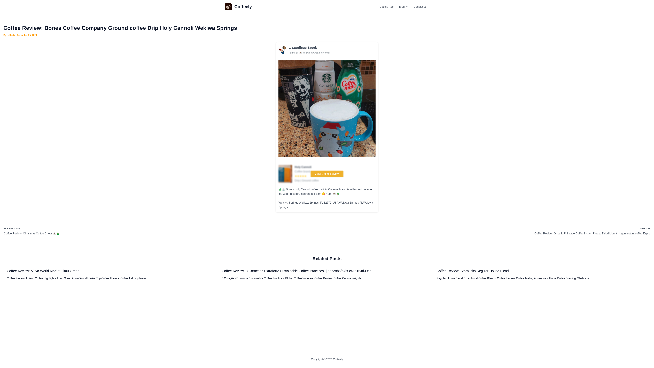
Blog (402, 6)
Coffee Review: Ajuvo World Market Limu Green (43, 271)
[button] (406, 7)
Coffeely (243, 6)
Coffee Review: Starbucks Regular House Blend (473, 271)
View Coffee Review (327, 173)
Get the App (386, 6)
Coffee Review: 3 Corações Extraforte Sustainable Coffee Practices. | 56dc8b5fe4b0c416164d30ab (296, 271)
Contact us (420, 6)
